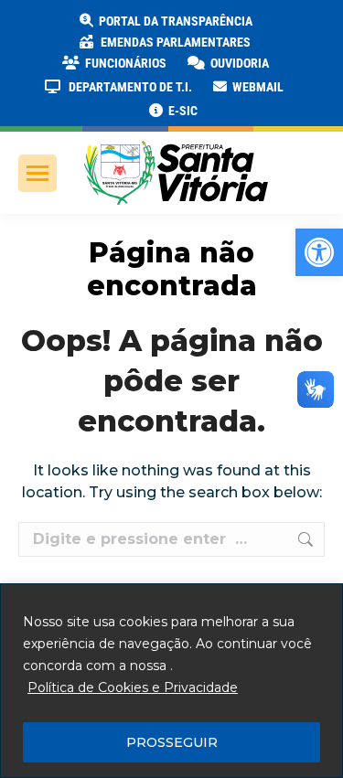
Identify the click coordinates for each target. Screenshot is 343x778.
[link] (319, 252)
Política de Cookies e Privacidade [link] (132, 687)
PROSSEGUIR (172, 742)
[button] (294, 27)
